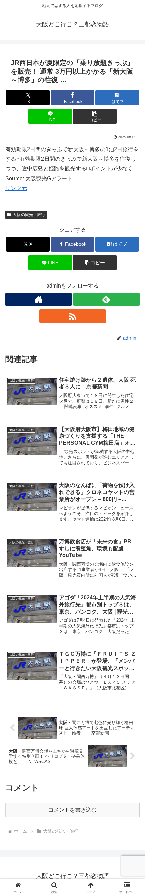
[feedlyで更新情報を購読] (106, 299)
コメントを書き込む (72, 810)
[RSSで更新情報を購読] (72, 316)
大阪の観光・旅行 (29, 214)
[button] (94, 116)
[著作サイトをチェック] (38, 299)
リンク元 (16, 188)
